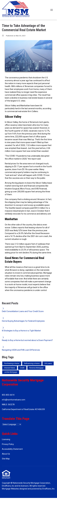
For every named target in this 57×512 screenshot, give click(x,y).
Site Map (6, 459)
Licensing (6, 439)
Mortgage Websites (10, 489)
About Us (6, 454)
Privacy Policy (8, 444)
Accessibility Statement (12, 449)
